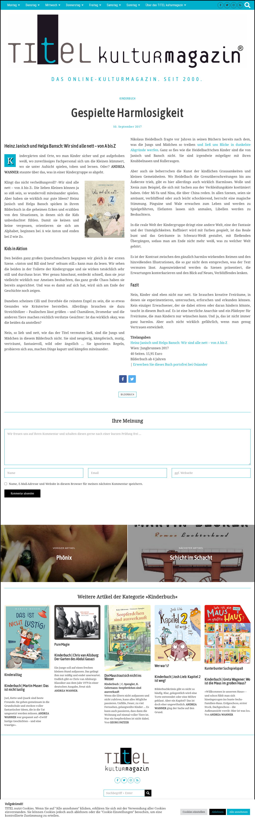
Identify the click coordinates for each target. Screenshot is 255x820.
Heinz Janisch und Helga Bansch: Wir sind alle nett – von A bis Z (178, 342)
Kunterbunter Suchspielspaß (224, 668)
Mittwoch (51, 5)
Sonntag (132, 5)
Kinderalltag (13, 675)
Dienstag (31, 5)
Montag (12, 5)
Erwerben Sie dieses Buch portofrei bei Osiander (170, 364)
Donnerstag (73, 5)
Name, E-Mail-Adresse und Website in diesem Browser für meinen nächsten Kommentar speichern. (76, 484)
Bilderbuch (127, 394)
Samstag (112, 5)
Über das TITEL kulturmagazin (164, 5)
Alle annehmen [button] (238, 812)
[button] (148, 793)
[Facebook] (221, 5)
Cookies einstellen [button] (194, 812)
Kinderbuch (127, 98)
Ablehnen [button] (218, 812)
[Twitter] (227, 5)
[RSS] (240, 5)
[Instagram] (234, 5)
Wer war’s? (162, 666)
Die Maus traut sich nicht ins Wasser (122, 677)
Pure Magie (62, 644)
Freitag (93, 5)
